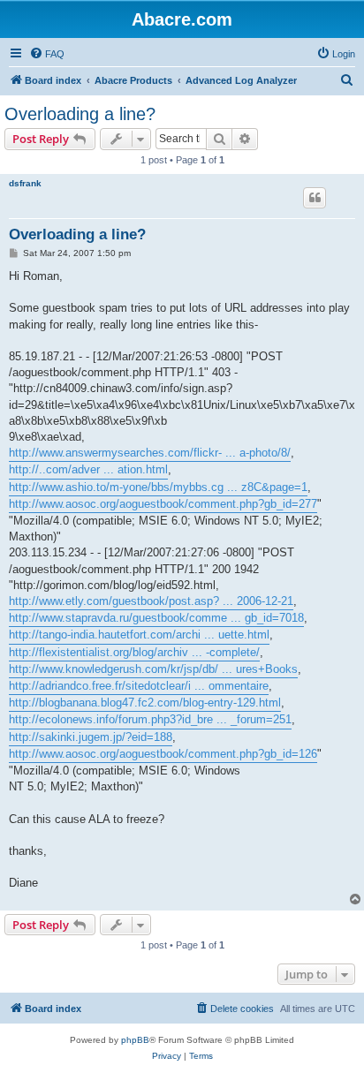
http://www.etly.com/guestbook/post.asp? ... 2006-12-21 (151, 601)
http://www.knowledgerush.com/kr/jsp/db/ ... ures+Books (153, 669)
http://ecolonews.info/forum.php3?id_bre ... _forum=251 (150, 719)
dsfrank (25, 183)
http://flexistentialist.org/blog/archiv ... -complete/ (134, 652)
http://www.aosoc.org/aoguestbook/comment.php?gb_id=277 (163, 503)
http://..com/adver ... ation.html (88, 469)
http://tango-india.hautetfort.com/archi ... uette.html (139, 634)
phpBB (135, 1040)
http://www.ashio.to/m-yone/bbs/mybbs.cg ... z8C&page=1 (158, 487)
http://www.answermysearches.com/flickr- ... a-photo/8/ (150, 452)
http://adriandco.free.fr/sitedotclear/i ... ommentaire (139, 685)
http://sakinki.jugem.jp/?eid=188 (90, 737)
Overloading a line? (79, 114)
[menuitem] (46, 53)
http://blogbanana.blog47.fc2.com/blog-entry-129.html (145, 702)
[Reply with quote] (314, 197)
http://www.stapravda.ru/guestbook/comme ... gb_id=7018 (156, 617)
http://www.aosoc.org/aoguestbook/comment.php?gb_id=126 (163, 753)
